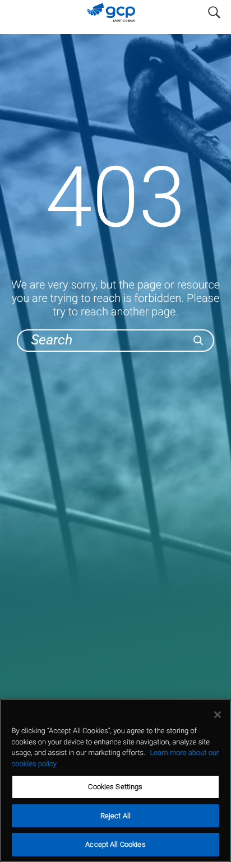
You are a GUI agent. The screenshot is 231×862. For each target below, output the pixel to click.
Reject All (115, 816)
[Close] (217, 714)
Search (214, 10)
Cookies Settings (115, 786)
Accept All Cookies (115, 844)
